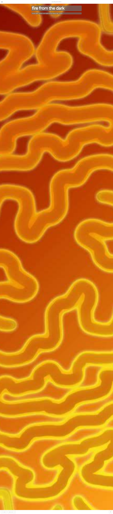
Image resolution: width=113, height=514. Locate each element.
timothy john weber (56, 1)
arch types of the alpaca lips (50, 13)
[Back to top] (110, 512)
